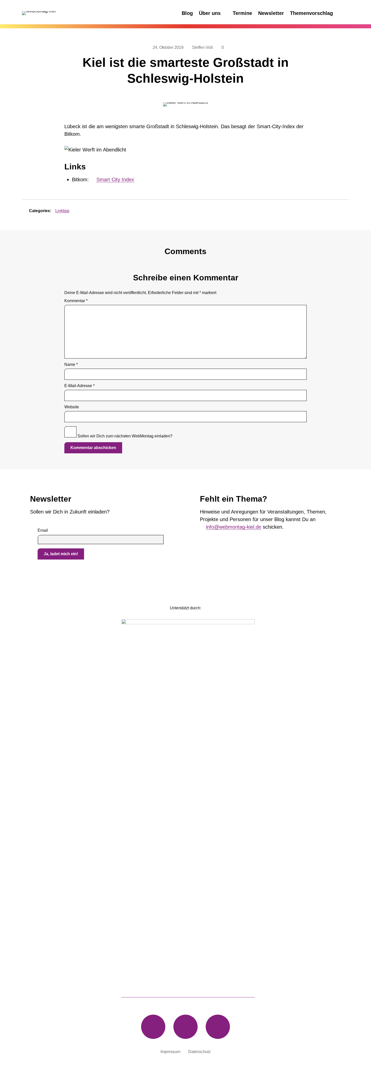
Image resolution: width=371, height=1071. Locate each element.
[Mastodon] (153, 1027)
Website (71, 407)
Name (71, 365)
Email (43, 530)
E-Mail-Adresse (79, 386)
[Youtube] (218, 1027)
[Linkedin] (185, 1027)
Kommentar (76, 301)
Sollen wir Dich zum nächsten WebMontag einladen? (124, 436)
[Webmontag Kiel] (60, 13)
